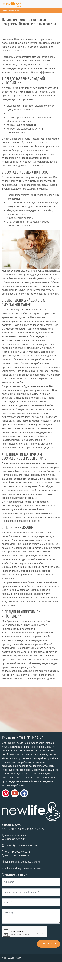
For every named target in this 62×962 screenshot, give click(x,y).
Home (5, 11)
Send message (49, 944)
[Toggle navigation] (56, 4)
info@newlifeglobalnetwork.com (23, 868)
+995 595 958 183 (15, 839)
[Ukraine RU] (12, 4)
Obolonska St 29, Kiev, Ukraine (22, 861)
